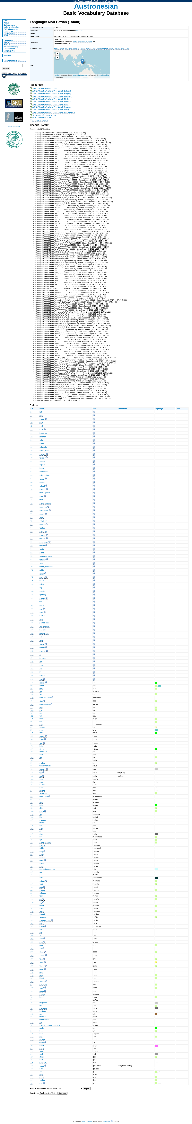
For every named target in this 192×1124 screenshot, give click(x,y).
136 (32, 973)
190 (32, 665)
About (6, 23)
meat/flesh (43, 752)
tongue (42, 727)
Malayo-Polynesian (72, 48)
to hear (42, 890)
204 (32, 740)
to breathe (43, 447)
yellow (41, 911)
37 (31, 906)
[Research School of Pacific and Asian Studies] (14, 104)
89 (31, 546)
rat (40, 1014)
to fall (41, 861)
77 (31, 507)
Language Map (9, 51)
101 (32, 828)
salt (40, 932)
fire (40, 694)
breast (41, 997)
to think (42, 440)
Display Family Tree (12, 60)
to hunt (42, 486)
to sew (41, 479)
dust (41, 426)
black (41, 923)
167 (32, 834)
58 (31, 802)
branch (42, 577)
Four (41, 952)
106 (32, 1028)
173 (32, 655)
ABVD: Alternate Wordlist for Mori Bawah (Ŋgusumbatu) (53, 112)
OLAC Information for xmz (42, 118)
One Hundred (44, 705)
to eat (41, 906)
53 (31, 869)
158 (32, 616)
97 (31, 837)
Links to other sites (11, 27)
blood (41, 978)
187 (32, 755)
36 (31, 866)
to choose (43, 531)
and (40, 669)
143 (32, 694)
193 (32, 672)
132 (32, 588)
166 (32, 633)
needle (42, 482)
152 (32, 1051)
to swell (42, 539)
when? (42, 644)
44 (31, 890)
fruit (40, 1072)
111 (32, 716)
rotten (41, 574)
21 (31, 440)
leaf (40, 826)
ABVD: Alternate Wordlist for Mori (44, 88)
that (40, 1022)
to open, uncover (45, 556)
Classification (9, 49)
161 (32, 626)
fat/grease (43, 1003)
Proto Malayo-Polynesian (82, 41)
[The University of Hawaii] (14, 90)
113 (32, 577)
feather (42, 1080)
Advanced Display (11, 47)
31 (31, 1054)
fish (40, 716)
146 (32, 710)
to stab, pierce (44, 493)
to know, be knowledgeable (49, 1025)
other (41, 665)
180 (32, 935)
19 (31, 437)
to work (42, 525)
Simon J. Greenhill (86, 1121)
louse (41, 812)
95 (31, 860)
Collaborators (9, 25)
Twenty (42, 982)
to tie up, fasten (45, 475)
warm (41, 1066)
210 (32, 697)
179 (32, 1034)
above (41, 749)
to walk (42, 845)
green (41, 782)
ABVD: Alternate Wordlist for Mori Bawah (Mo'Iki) (50, 99)
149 (32, 872)
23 (31, 978)
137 (32, 598)
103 (32, 752)
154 (32, 969)
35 (31, 1017)
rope (41, 800)
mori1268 (79, 31)
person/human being (47, 869)
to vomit (42, 1017)
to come (42, 823)
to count (42, 676)
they (41, 755)
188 (32, 736)
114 (32, 826)
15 (31, 1074)
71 (31, 493)
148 (32, 884)
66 (31, 475)
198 (32, 959)
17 (31, 708)
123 (32, 584)
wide (41, 619)
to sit (41, 724)
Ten (40, 743)
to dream (42, 917)
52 (31, 857)
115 (32, 733)
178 (32, 1022)
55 (31, 766)
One (41, 701)
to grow (42, 535)
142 (32, 605)
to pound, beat (44, 921)
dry (40, 903)
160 (32, 623)
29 (31, 451)
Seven (41, 956)
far (40, 935)
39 (31, 458)
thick (41, 613)
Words (6, 42)
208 (32, 679)
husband (42, 1011)
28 (31, 447)
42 (31, 461)
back (41, 430)
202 (32, 948)
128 (32, 814)
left (40, 412)
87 (31, 539)
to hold (42, 546)
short (41, 970)
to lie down (43, 797)
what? (41, 736)
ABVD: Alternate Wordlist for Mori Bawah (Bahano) (51, 91)
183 (32, 779)
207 (32, 981)
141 (32, 602)
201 (32, 939)
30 (31, 1046)
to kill (41, 878)
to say (41, 854)
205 (32, 962)
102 (32, 1014)
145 (32, 683)
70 (31, 489)
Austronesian (99, 1)
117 (32, 1072)
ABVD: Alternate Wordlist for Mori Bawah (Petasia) (51, 102)
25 (31, 1060)
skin (41, 808)
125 (32, 932)
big (40, 817)
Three (41, 966)
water (41, 1043)
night (41, 834)
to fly (41, 828)
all (40, 831)
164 (32, 875)
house (41, 468)
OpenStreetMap (103, 75)
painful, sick (43, 623)
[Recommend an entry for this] (94, 412)
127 (32, 1020)
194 (32, 927)
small (41, 1051)
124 (32, 1006)
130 (32, 691)
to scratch (43, 507)
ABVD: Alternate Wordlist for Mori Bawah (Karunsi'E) (52, 96)
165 (32, 630)
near (41, 1034)
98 (31, 1000)
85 (31, 531)
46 (31, 909)
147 (32, 923)
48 (31, 896)
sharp (41, 517)
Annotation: (122, 409)
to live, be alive (45, 503)
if (39, 672)
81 (31, 517)
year (41, 640)
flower (41, 719)
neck (41, 1060)
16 (31, 433)
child (41, 689)
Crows (108, 1)
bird (40, 837)
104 (32, 1003)
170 (32, 644)
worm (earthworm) (46, 567)
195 (32, 1039)
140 (32, 903)
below (41, 746)
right (41, 415)
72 (31, 496)
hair (40, 1084)
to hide (42, 648)
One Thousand (45, 698)
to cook (42, 458)
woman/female (45, 766)
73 (31, 500)
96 (31, 722)
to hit (41, 497)
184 (32, 785)
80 (31, 514)
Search (7, 45)
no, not (42, 1039)
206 (32, 743)
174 (32, 658)
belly (41, 805)
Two (41, 959)
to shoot (42, 490)
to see (41, 909)
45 (31, 840)
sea (40, 1006)
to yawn (42, 465)
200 (32, 952)
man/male (43, 1008)
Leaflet (57, 75)
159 (32, 619)
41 (31, 848)
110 (32, 570)
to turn (41, 419)
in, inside (42, 658)
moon (41, 1077)
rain (40, 1037)
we (40, 773)
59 (31, 763)
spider (41, 570)
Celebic (83, 48)
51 (31, 724)
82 (31, 521)
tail (40, 757)
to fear (41, 444)
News (6, 36)
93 (31, 920)
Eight (41, 740)
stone (41, 1057)
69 (31, 486)
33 (31, 893)
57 (31, 1011)
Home (6, 21)
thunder (42, 591)
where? (42, 769)
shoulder (42, 437)
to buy (41, 553)
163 (32, 1069)
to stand (42, 857)
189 (32, 988)
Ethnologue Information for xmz (44, 115)
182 (32, 760)
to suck (42, 461)
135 (32, 595)
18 (31, 997)
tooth (41, 1054)
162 (32, 899)
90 (31, 549)
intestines (43, 433)
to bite (41, 848)
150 (32, 911)
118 (32, 581)
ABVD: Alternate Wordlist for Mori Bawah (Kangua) (51, 94)
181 (32, 769)
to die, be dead (45, 842)
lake (41, 975)
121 (32, 945)
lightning (42, 595)
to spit (41, 866)
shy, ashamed (44, 626)
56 (31, 689)
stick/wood (43, 793)
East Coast (125, 48)
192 (32, 669)
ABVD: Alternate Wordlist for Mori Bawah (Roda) (50, 104)
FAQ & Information (11, 29)
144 (32, 881)
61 (31, 468)
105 (32, 757)
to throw (42, 560)
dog (40, 722)
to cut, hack (43, 511)
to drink (42, 914)
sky (40, 814)
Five (41, 939)
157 (32, 612)
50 (31, 917)
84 (31, 528)
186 (32, 662)
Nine (41, 963)
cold (41, 887)
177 (32, 930)
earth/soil (43, 1063)
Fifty (41, 679)
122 (32, 1043)
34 (31, 864)
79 (31, 793)
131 (32, 991)
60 (31, 686)
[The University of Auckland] (14, 76)
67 (31, 479)
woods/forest (44, 1020)
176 (32, 746)
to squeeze (43, 542)
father (41, 686)
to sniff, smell (44, 451)
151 (32, 782)
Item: (95, 409)
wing (41, 563)
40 (31, 914)
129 (32, 1077)
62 (31, 472)
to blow (42, 599)
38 (31, 454)
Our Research (9, 33)
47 (31, 465)
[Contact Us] (112, 1121)
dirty (41, 423)
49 (31, 797)
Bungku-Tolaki (108, 48)
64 (31, 854)
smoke (42, 683)
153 (32, 817)
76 (31, 503)
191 (32, 831)
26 (31, 1083)
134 (32, 591)
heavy (41, 605)
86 (31, 535)
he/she (42, 785)
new (41, 1069)
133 (32, 1037)
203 (32, 955)
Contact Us (8, 31)
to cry (41, 864)
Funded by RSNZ (14, 127)
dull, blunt (43, 521)
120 (32, 1057)
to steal (42, 500)
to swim (42, 994)
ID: (32, 409)
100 (32, 563)
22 (31, 444)
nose (41, 730)
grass (41, 581)
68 (31, 482)
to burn (42, 881)
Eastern (89, 48)
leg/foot (42, 790)
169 (32, 640)
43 (31, 713)
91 (31, 553)
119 (32, 1063)
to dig (41, 549)
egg (40, 1000)
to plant (42, 528)
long (41, 852)
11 (31, 426)
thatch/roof (43, 472)
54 (31, 1008)
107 (32, 567)
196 (32, 676)
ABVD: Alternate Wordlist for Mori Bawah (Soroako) (51, 107)
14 (31, 805)
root (40, 733)
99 (31, 1080)
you (40, 662)
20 (31, 1025)
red (40, 872)
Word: (41, 409)
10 (31, 423)
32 (31, 727)
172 (32, 651)
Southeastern (97, 48)
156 (32, 609)
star (40, 691)
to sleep (42, 896)
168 (32, 637)
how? (41, 927)
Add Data (7, 56)
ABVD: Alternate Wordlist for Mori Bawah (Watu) (50, 110)
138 (32, 1066)
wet (40, 602)
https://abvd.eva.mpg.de (83, 1)
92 (31, 556)
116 (32, 719)
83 (31, 524)
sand (41, 945)
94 (31, 560)
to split (41, 514)
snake (41, 1028)
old (40, 899)
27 (31, 730)
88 (31, 542)
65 (31, 800)
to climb (42, 651)
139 (32, 887)
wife (41, 802)
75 (31, 842)
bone (41, 1074)
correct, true (43, 633)
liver (41, 708)
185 (32, 773)
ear (40, 713)
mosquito (43, 820)
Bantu (115, 1)
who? (41, 988)
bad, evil (42, 630)
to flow (41, 584)
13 (31, 430)
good (41, 875)
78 (31, 510)
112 (32, 574)
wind (41, 973)
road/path (43, 985)
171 (32, 647)
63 (31, 1048)
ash (40, 710)
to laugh (42, 893)
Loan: (178, 409)
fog (40, 588)
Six (40, 949)
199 (32, 966)
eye (40, 840)
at (40, 655)
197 (32, 701)
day (40, 637)
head (41, 1031)
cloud (41, 992)
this (40, 930)
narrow (42, 616)
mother (42, 763)
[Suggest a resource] (40, 120)
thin (40, 609)
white (41, 884)
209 (32, 704)
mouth (41, 1046)
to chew (42, 454)
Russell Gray (106, 1121)
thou (41, 779)
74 (31, 878)
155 (32, 851)
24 (31, 1031)
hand (41, 788)
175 (32, 749)
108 (32, 811)
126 (32, 975)
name (41, 1048)
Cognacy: (159, 409)
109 (32, 820)
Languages (8, 40)
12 (31, 808)
